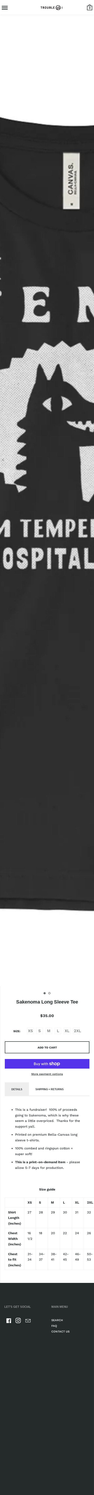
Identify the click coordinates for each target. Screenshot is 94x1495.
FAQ (54, 1325)
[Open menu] (5, 7)
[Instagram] (18, 1321)
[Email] (28, 1321)
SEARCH (57, 1320)
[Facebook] (9, 1321)
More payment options (47, 1074)
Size (16, 1031)
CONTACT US (60, 1331)
